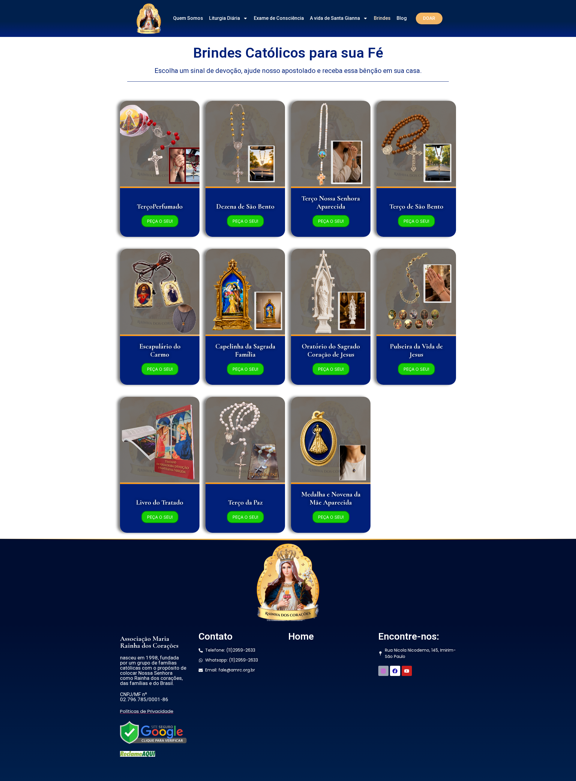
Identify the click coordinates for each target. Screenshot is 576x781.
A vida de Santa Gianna (335, 18)
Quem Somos (188, 18)
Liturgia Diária (224, 18)
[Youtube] (407, 671)
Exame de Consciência (279, 18)
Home (301, 636)
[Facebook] (395, 671)
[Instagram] (383, 671)
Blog (402, 18)
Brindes (382, 18)
